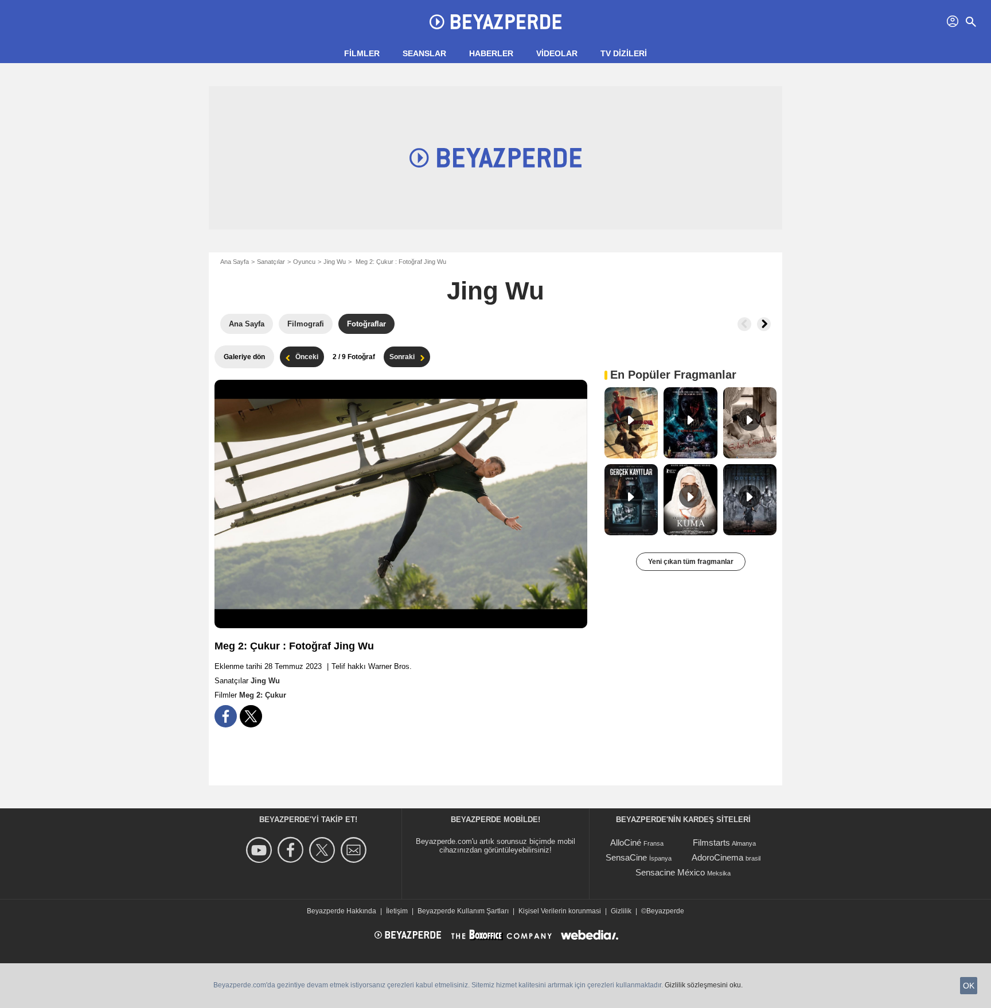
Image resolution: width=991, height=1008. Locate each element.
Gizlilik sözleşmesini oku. (704, 985)
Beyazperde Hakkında (341, 911)
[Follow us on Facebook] (292, 850)
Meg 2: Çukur (262, 695)
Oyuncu (304, 261)
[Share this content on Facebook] (225, 716)
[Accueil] (495, 21)
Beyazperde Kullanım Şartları (463, 911)
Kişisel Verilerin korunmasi (559, 911)
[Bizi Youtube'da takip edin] (260, 850)
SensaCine (626, 857)
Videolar (557, 53)
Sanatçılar (271, 261)
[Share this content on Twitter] (251, 716)
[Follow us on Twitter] (323, 850)
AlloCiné (625, 842)
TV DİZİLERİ (623, 53)
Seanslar (424, 53)
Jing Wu (334, 261)
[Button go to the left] (744, 324)
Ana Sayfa (234, 261)
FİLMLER (362, 53)
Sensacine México (670, 872)
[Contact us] (355, 850)
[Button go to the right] (764, 324)
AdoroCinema (717, 857)
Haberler (491, 53)
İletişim (397, 911)
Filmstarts (711, 842)
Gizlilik (621, 911)
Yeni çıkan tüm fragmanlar (691, 562)
